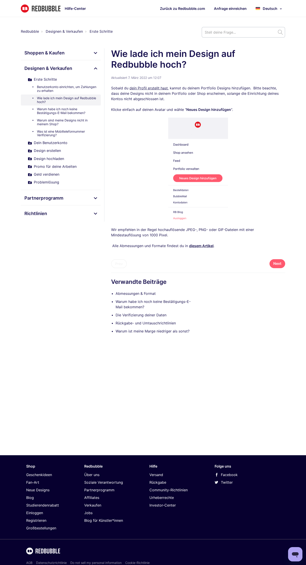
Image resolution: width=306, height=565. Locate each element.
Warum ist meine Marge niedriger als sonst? (153, 331)
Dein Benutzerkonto (50, 142)
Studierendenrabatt (42, 505)
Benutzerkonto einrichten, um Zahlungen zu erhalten (66, 89)
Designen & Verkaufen (64, 31)
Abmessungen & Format (136, 293)
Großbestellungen (41, 528)
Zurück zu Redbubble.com (182, 8)
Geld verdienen (46, 174)
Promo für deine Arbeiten (55, 166)
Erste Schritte (101, 31)
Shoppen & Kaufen (44, 53)
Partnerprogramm (43, 198)
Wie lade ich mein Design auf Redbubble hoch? (66, 100)
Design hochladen (49, 158)
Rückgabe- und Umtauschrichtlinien (146, 323)
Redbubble (30, 31)
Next (277, 263)
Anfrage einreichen (230, 8)
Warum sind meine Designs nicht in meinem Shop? (62, 122)
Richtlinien (35, 213)
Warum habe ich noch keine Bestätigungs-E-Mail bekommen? (61, 111)
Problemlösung (46, 182)
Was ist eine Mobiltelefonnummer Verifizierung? (61, 133)
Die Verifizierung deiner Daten (141, 315)
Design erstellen (47, 150)
